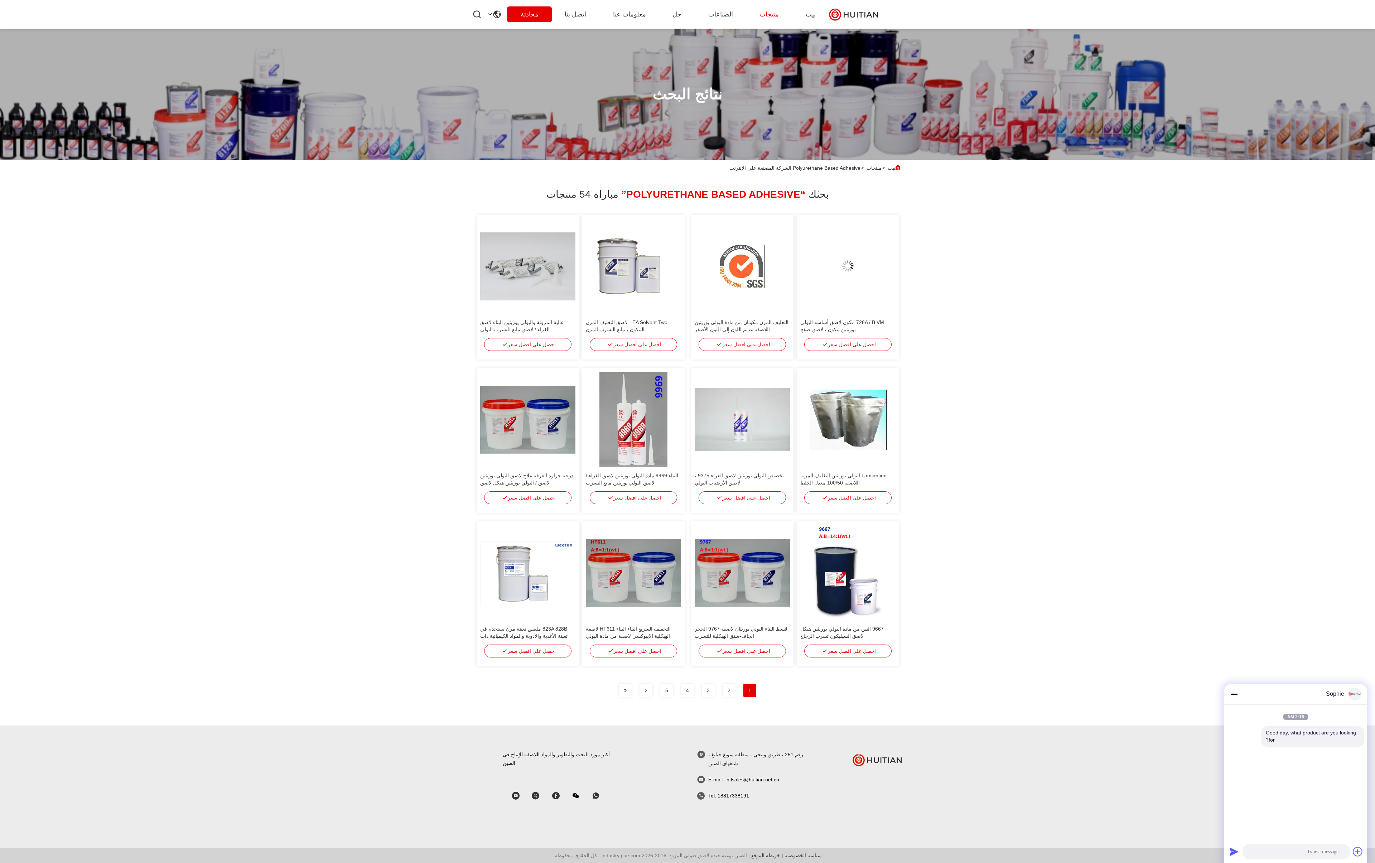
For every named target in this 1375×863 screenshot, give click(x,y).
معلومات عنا (629, 14)
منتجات (769, 14)
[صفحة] (646, 690)
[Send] (1234, 851)
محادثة (530, 14)
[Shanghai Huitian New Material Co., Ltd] (854, 14)
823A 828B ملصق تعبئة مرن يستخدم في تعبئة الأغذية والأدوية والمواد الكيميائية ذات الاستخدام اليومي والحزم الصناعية (524, 636)
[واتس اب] (601, 795)
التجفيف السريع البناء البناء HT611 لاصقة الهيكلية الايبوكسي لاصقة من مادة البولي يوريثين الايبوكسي (628, 636)
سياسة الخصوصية (803, 855)
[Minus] (1234, 694)
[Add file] (1358, 851)
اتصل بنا (575, 14)
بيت (811, 14)
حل (676, 14)
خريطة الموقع (765, 855)
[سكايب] (560, 795)
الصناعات (720, 14)
